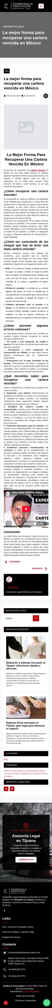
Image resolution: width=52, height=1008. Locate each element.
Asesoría (25, 932)
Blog (7, 71)
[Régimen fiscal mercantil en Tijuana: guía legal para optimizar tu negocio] (26, 707)
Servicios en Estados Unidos (20, 927)
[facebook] (6, 789)
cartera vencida (38, 170)
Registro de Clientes (11, 937)
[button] (46, 1002)
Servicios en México (11, 932)
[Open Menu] (41, 6)
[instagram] (12, 789)
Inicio (4, 927)
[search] (36, 618)
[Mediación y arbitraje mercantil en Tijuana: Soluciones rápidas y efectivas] (26, 647)
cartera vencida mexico (14, 771)
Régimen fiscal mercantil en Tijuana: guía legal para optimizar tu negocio (25, 725)
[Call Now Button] (5, 1002)
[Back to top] (6, 997)
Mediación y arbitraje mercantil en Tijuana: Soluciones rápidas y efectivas (26, 665)
